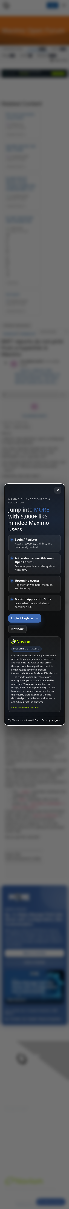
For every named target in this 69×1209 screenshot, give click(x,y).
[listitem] (34, 543)
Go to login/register (51, 720)
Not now (17, 629)
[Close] (57, 490)
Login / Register (22, 618)
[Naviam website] (21, 641)
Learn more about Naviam (25, 707)
